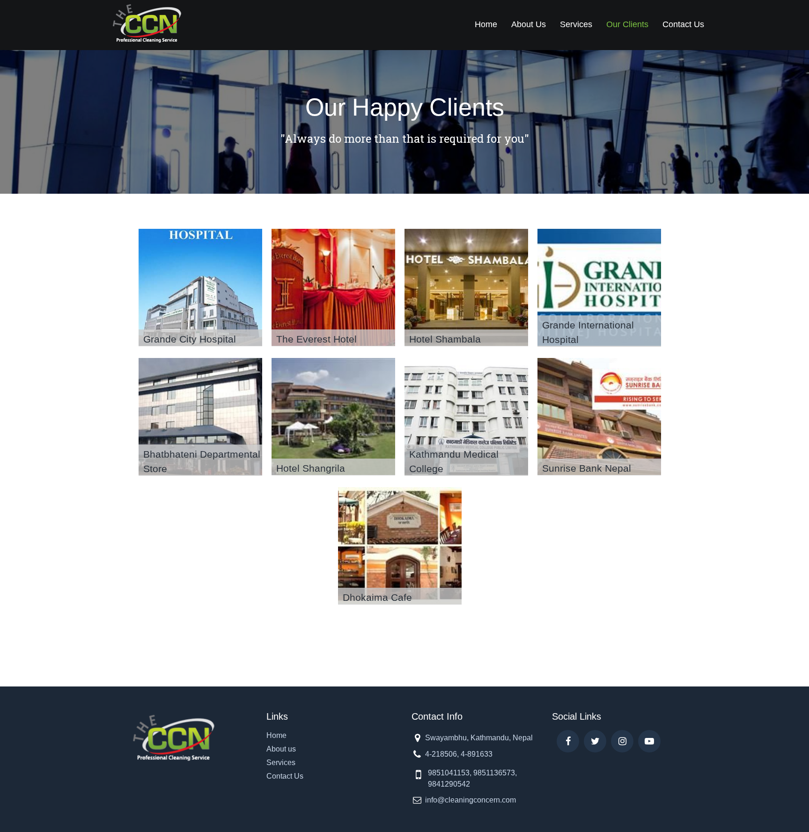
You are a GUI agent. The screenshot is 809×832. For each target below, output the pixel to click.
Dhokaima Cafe (377, 597)
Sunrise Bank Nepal (586, 468)
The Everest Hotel (316, 339)
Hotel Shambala (445, 339)
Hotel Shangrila (310, 468)
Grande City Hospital (189, 339)
